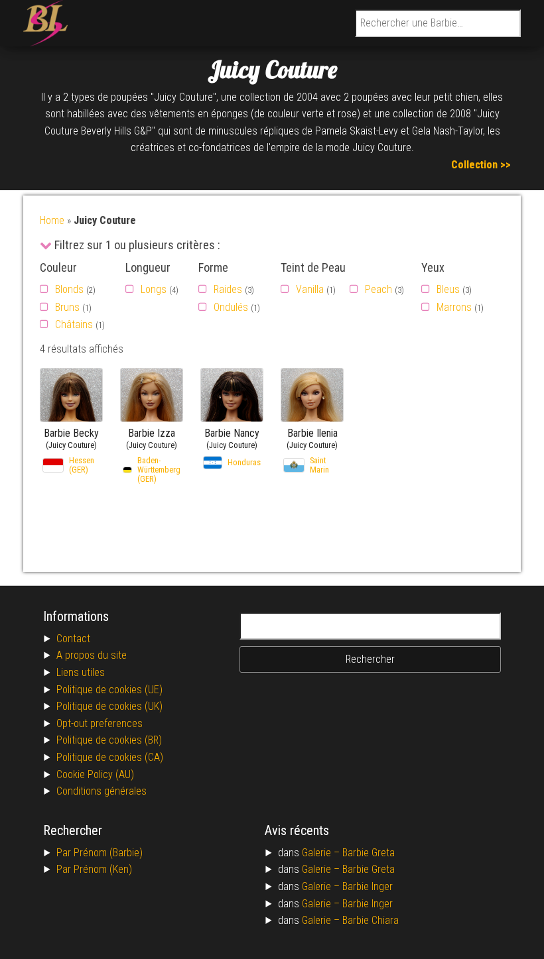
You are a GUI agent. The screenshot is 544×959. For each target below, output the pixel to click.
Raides (228, 289)
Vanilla (310, 289)
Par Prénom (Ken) (94, 869)
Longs (154, 289)
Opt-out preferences (99, 723)
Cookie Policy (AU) (95, 774)
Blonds (69, 289)
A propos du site (91, 655)
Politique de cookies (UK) (109, 706)
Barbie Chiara (370, 920)
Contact (73, 638)
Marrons (454, 307)
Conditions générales (101, 791)
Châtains (74, 324)
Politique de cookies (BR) (109, 740)
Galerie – (322, 852)
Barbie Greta (368, 852)
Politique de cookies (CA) (109, 757)
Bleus (448, 289)
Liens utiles (80, 672)
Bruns (67, 307)
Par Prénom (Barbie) (99, 852)
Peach (378, 289)
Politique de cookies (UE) (109, 689)
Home (52, 220)
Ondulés (231, 307)
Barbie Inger (367, 886)
